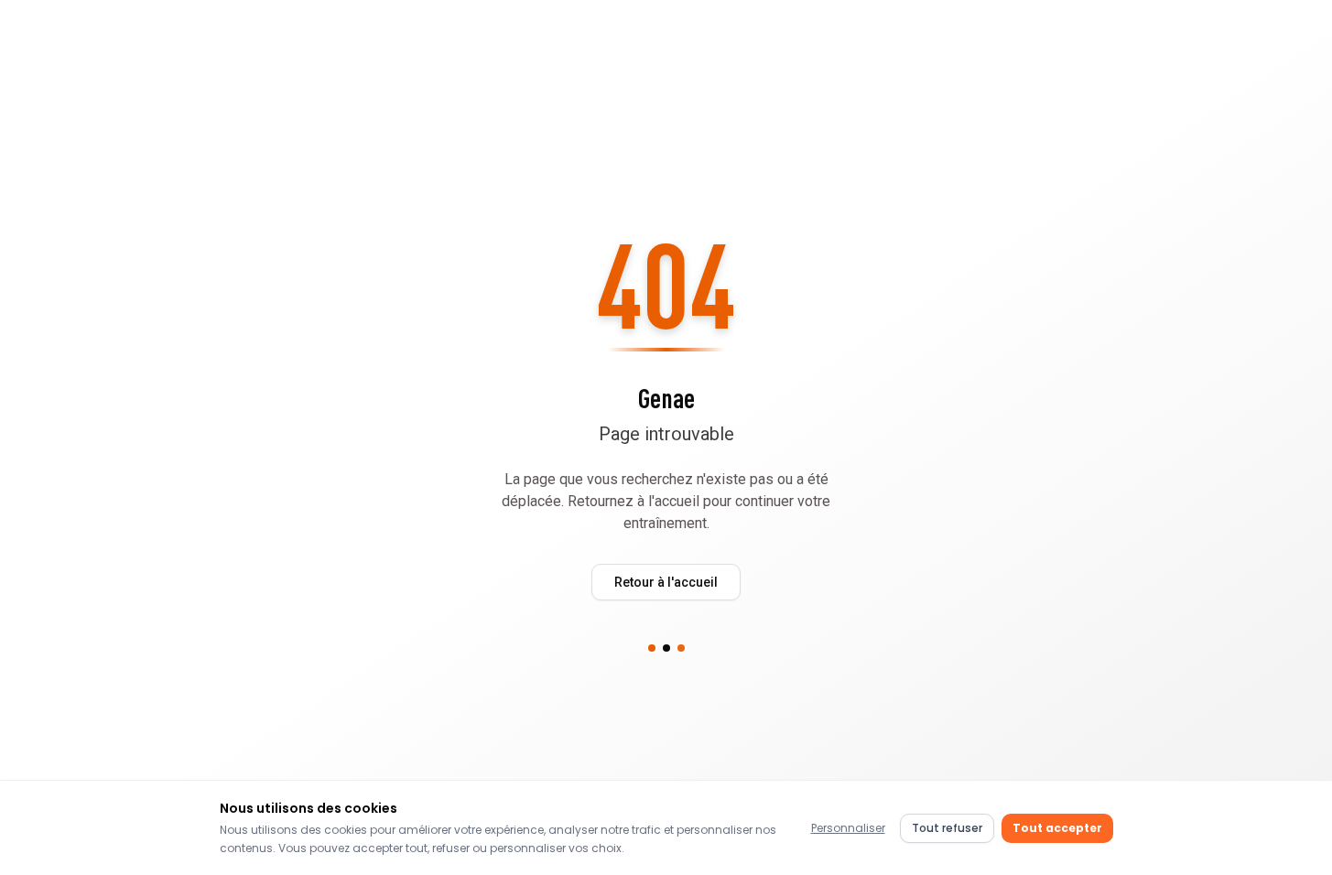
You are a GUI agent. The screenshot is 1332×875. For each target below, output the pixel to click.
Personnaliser (848, 828)
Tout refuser (947, 828)
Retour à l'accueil (666, 582)
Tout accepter (1057, 828)
